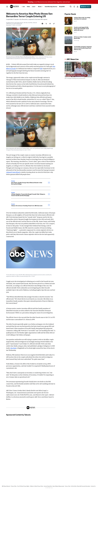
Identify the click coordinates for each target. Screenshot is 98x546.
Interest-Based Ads (48, 486)
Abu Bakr (13, 348)
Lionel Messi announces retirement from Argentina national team (49, 2)
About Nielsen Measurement (58, 486)
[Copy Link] (53, 23)
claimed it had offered (13, 172)
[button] (7, 6)
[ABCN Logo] (14, 6)
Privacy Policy (14, 486)
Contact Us (93, 486)
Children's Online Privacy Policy (36, 486)
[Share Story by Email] (50, 23)
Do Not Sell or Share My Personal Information (80, 486)
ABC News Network (6, 486)
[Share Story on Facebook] (42, 23)
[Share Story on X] (46, 23)
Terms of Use (67, 486)
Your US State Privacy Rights (23, 486)
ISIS (41, 68)
